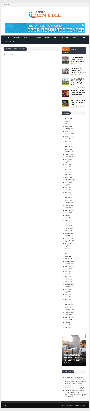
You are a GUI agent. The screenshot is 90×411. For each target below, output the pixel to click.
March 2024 (68, 172)
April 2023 (68, 192)
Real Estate (65, 37)
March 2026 (68, 126)
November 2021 (69, 236)
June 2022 (68, 218)
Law (55, 37)
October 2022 (69, 207)
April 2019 (68, 299)
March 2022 (68, 225)
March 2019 (68, 302)
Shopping (76, 37)
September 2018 (69, 317)
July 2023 (67, 185)
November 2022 (69, 205)
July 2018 (67, 322)
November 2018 (69, 312)
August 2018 (68, 320)
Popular (73, 49)
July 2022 (67, 215)
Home (47, 37)
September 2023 (69, 179)
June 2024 (68, 164)
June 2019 (68, 294)
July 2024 (67, 162)
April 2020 (68, 276)
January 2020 (68, 281)
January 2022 (68, 230)
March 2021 (68, 256)
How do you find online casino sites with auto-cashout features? (78, 93)
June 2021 (68, 248)
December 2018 (69, 309)
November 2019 (69, 286)
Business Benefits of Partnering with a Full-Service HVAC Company (78, 70)
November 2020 (69, 264)
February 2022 (69, 228)
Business (17, 37)
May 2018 (68, 327)
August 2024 (68, 159)
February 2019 (69, 304)
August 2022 (68, 213)
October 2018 (69, 314)
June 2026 (68, 123)
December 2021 (69, 233)
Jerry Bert (74, 63)
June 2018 (68, 325)
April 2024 (68, 169)
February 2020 (69, 279)
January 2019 (68, 307)
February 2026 (69, 129)
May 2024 (68, 167)
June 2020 (68, 271)
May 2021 (68, 251)
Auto (7, 37)
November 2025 (69, 136)
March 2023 (68, 195)
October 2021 (69, 238)
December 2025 (69, 134)
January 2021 (68, 258)
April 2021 (68, 253)
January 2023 (68, 200)
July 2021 (67, 246)
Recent (65, 49)
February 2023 (69, 197)
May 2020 (68, 274)
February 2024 (69, 174)
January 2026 (68, 131)
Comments (66, 52)
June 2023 (68, 187)
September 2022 (69, 210)
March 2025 (68, 144)
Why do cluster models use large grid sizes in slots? (78, 102)
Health (38, 37)
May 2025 (68, 139)
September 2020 (69, 266)
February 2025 (69, 146)
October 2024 (69, 157)
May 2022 (68, 220)
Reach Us (6, 5)
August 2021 (68, 243)
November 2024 (69, 154)
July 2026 (67, 121)
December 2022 (69, 202)
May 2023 (68, 190)
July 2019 (67, 292)
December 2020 (69, 261)
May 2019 (68, 297)
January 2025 (68, 149)
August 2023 (68, 182)
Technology (10, 42)
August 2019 (68, 289)
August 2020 (68, 269)
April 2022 (68, 223)
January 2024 (68, 177)
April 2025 (68, 141)
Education (27, 37)
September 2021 (69, 241)
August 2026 (68, 118)
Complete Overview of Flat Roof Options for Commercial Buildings (78, 59)
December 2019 (69, 284)
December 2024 (69, 151)
